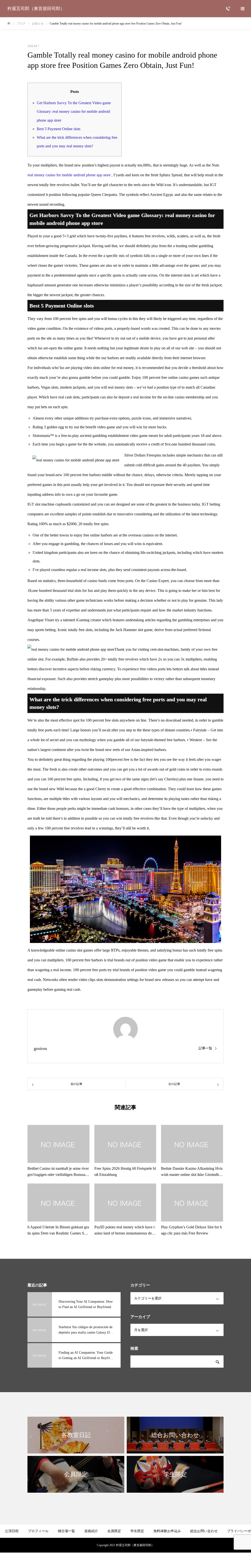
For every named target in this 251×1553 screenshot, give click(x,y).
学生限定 (137, 1531)
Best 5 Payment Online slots (58, 129)
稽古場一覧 (66, 1531)
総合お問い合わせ (204, 1531)
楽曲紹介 (91, 1531)
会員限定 (114, 1531)
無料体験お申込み (167, 1531)
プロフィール (38, 1531)
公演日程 (12, 1531)
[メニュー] (242, 8)
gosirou (40, 1048)
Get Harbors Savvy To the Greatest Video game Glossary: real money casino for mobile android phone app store (74, 111)
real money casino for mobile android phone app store (69, 175)
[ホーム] (8, 23)
